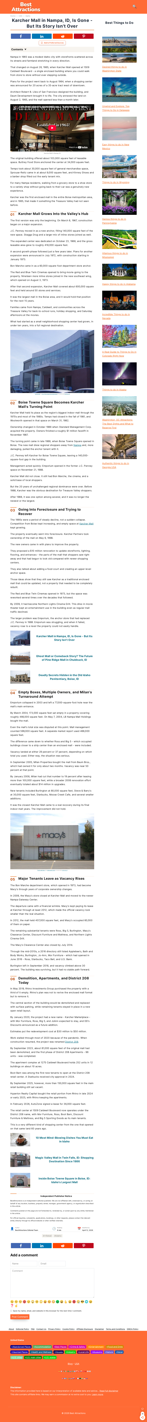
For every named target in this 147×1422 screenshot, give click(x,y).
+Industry (70, 1352)
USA (77, 1363)
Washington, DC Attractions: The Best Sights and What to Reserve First (117, 423)
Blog (70, 1363)
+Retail (48, 1236)
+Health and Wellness (41, 1352)
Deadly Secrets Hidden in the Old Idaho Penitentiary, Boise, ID (64, 677)
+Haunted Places (19, 1352)
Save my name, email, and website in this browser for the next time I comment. (47, 1311)
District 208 (71, 1041)
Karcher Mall (37, 394)
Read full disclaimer (109, 1391)
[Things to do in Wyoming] (119, 176)
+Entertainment (96, 1347)
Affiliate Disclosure (84, 1329)
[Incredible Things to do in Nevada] (119, 308)
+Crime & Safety (77, 1347)
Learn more (97, 1394)
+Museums (97, 1352)
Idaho (58, 1236)
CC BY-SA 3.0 (67, 394)
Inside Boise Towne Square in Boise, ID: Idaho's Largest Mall (64, 1180)
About (11, 1329)
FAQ (32, 1329)
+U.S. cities (16, 1357)
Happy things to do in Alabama (119, 284)
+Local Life (83, 1352)
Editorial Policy (22, 1329)
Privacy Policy (54, 1329)
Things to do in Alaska (114, 389)
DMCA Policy (132, 1329)
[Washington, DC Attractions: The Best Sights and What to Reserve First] (119, 413)
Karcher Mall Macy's (41, 870)
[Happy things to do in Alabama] (119, 278)
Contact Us (41, 1329)
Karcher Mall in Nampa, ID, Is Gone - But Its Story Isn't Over (64, 638)
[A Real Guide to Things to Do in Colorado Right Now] (119, 345)
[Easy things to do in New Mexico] (119, 138)
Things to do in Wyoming (115, 182)
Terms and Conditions (115, 1329)
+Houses (58, 1352)
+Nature (109, 1352)
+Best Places (60, 1347)
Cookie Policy (68, 1329)
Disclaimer (99, 1329)
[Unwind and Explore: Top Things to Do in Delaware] (119, 100)
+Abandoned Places (21, 1347)
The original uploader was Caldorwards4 (49, 394)
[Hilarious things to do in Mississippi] (119, 247)
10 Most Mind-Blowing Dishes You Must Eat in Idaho (64, 1139)
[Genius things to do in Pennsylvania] (119, 212)
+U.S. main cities (33, 1357)
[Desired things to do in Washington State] (119, 60)
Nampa (77, 445)
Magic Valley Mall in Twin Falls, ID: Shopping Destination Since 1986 (64, 1159)
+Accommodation (42, 1347)
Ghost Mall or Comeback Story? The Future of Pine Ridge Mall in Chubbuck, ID (64, 658)
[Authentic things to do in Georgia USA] (119, 457)
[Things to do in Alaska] (119, 383)
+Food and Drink (114, 1347)
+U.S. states (50, 1357)
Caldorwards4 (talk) (51, 870)
